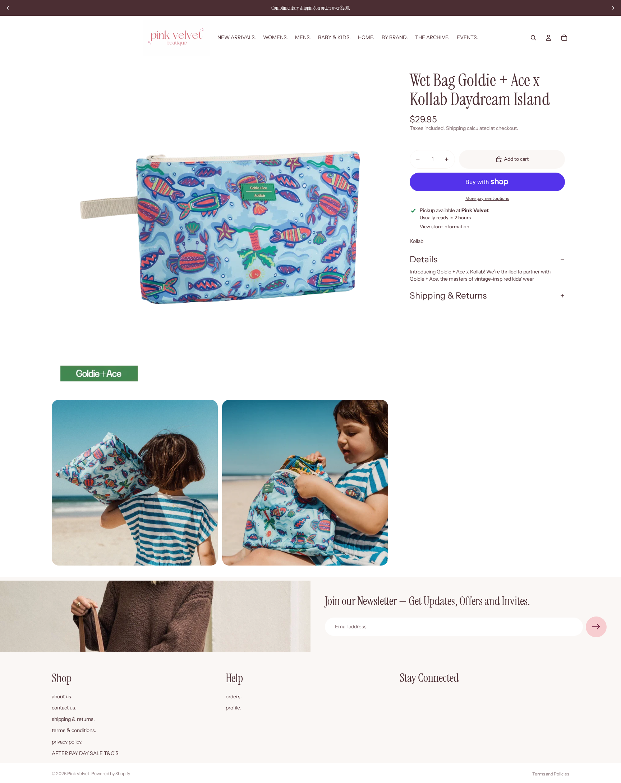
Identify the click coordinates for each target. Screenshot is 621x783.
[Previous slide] (8, 8)
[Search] (533, 38)
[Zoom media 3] (305, 483)
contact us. (64, 707)
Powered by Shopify (110, 773)
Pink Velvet (78, 773)
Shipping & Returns (448, 295)
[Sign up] (596, 626)
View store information (444, 226)
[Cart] (564, 38)
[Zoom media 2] (135, 483)
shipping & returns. (73, 719)
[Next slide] (613, 8)
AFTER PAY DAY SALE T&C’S (85, 753)
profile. (233, 707)
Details (423, 259)
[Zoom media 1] (220, 227)
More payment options (487, 198)
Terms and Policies (550, 774)
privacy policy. (67, 742)
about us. (62, 696)
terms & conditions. (74, 730)
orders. (234, 696)
